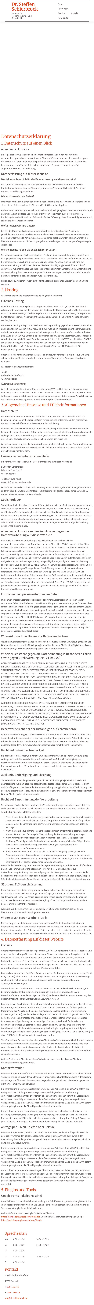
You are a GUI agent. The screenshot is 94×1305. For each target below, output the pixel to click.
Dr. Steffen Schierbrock (24, 6)
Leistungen (63, 8)
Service (61, 13)
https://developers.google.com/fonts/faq (20, 1216)
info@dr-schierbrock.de (16, 1298)
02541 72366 (13, 1286)
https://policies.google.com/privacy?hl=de (21, 1220)
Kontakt (74, 13)
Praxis (60, 4)
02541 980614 (13, 1292)
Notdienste (63, 18)
